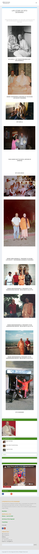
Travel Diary (5, 522)
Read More (4, 511)
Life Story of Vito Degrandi (8, 519)
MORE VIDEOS (7, 486)
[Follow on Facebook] (3, 528)
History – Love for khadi (7, 516)
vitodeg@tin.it (10, 541)
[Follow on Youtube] (5, 528)
